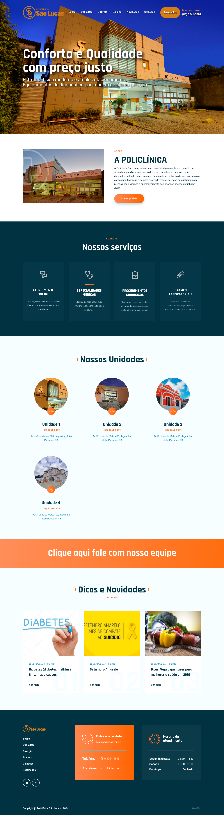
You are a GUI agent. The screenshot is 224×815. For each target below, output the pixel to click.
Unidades (149, 12)
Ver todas (112, 597)
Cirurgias (28, 751)
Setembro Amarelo (104, 669)
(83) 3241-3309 (191, 14)
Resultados (170, 12)
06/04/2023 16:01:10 (43, 663)
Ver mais (34, 684)
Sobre (72, 12)
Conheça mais (129, 198)
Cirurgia (102, 12)
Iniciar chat (113, 768)
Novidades (133, 12)
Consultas (86, 12)
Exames (116, 12)
